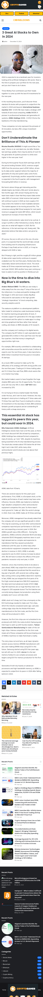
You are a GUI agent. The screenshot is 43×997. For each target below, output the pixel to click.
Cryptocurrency (8, 978)
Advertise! (36, 13)
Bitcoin (5, 961)
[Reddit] (29, 682)
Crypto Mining (7, 974)
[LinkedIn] (14, 682)
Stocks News (7, 957)
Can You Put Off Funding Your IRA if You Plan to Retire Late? (31, 743)
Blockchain (6, 964)
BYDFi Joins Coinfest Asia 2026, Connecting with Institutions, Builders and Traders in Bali (27, 802)
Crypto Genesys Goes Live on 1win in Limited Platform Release (27, 821)
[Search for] (40, 21)
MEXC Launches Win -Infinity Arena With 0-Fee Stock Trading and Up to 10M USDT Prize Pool (28, 812)
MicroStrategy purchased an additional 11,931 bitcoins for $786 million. (27, 880)
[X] (9, 682)
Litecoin (5, 28)
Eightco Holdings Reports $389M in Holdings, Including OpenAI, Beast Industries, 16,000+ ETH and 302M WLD (28, 791)
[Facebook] (4, 682)
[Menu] (3, 21)
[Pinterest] (24, 682)
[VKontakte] (34, 682)
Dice (7, 13)
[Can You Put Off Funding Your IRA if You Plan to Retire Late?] (31, 732)
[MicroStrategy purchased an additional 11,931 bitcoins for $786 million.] (7, 882)
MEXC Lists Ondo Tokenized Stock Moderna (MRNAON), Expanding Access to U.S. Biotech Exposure (27, 780)
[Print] (4, 687)
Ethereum (6, 967)
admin (5, 41)
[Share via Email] (39, 682)
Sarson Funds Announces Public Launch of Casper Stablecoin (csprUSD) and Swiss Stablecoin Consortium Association (27, 907)
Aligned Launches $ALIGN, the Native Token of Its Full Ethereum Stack (27, 770)
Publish (21, 13)
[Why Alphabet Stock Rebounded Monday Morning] (11, 707)
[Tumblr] (19, 682)
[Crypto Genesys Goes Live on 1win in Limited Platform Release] (7, 822)
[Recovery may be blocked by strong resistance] (31, 704)
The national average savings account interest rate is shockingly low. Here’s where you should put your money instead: (10, 746)
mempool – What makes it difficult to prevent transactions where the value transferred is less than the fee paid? (28, 894)
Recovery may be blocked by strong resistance (29, 712)
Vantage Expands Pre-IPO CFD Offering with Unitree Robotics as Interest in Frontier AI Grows (27, 841)
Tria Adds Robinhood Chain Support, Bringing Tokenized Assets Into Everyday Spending (26, 831)
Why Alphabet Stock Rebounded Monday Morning (9, 718)
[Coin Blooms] (21, 20)
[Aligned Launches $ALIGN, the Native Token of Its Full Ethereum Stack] (7, 770)
